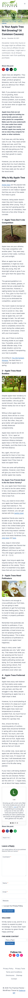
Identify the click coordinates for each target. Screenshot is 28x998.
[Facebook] (15, 823)
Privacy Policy (18, 906)
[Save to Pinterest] (3, 69)
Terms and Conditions (14, 972)
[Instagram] (17, 823)
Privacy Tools (20, 969)
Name (5, 883)
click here (5, 538)
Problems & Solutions (9, 21)
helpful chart (19, 513)
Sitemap (19, 975)
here (14, 538)
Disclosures (10, 975)
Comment (7, 857)
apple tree (6, 837)
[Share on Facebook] (7, 69)
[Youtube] (10, 823)
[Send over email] (15, 69)
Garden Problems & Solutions (12, 20)
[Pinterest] (13, 823)
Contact (14, 979)
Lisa (5, 38)
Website (6, 901)
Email (5, 892)
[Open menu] (24, 3)
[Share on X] (11, 69)
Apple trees (6, 185)
